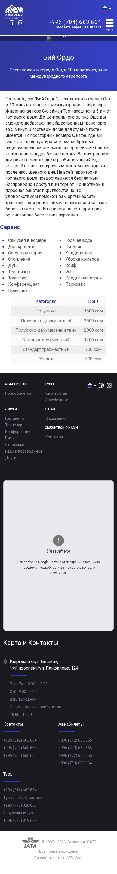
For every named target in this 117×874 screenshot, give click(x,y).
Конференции (17, 431)
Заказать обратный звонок (78, 27)
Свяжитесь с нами (61, 427)
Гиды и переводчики (23, 451)
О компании (56, 418)
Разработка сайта (50, 858)
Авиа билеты (15, 384)
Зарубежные (56, 400)
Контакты (54, 437)
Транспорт (14, 425)
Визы (9, 438)
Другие (12, 458)
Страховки (14, 444)
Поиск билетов (18, 393)
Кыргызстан (56, 393)
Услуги (10, 409)
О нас (50, 409)
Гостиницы (14, 418)
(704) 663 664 (75, 22)
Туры (49, 384)
